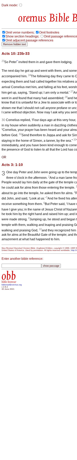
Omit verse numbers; (20, 32)
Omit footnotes (49, 32)
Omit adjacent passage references (29, 40)
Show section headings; (22, 36)
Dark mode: (10, 5)
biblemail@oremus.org (12, 285)
